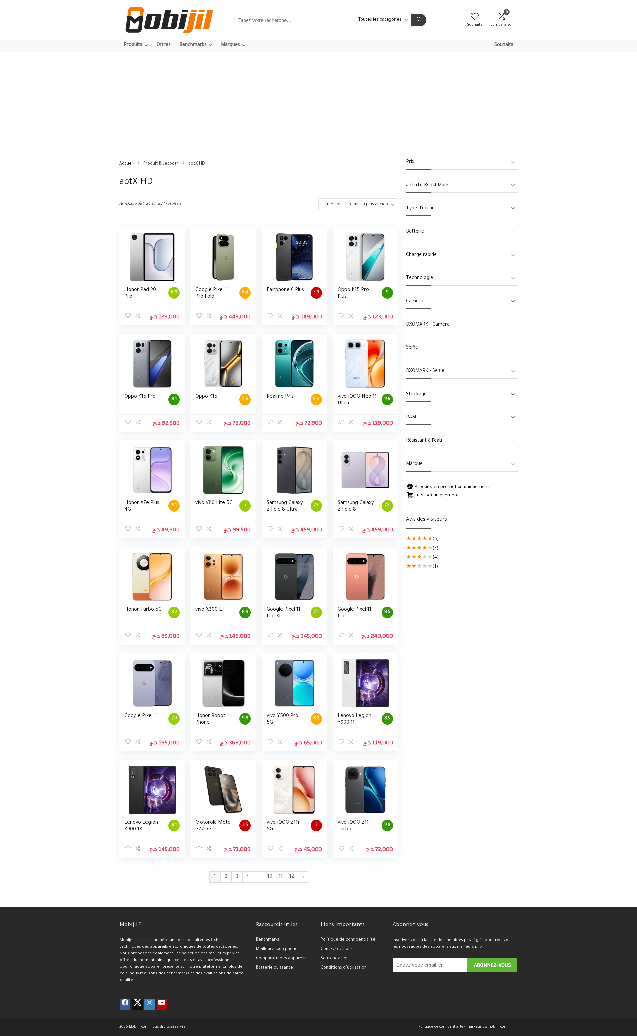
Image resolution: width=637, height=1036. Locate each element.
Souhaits (503, 45)
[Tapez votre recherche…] (418, 20)
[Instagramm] (149, 1004)
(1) (435, 566)
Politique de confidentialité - (441, 1027)
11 (281, 877)
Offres (164, 45)
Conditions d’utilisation (344, 968)
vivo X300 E (208, 610)
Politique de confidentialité (348, 940)
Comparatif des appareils (281, 958)
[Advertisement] (318, 102)
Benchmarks (268, 940)
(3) (435, 548)
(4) (436, 557)
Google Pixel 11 (141, 716)
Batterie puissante (274, 968)
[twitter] (137, 1004)
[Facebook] (125, 1004)
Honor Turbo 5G (143, 610)
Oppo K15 (206, 397)
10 (269, 877)
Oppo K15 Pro (140, 397)
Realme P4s (280, 397)
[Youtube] (162, 1004)
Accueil (126, 164)
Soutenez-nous (336, 958)
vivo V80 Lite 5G (214, 503)
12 (291, 877)
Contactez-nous (337, 949)
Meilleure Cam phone (277, 949)
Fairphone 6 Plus (285, 290)
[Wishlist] (475, 19)
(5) (436, 539)
